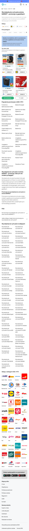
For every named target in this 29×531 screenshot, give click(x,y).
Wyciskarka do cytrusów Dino (5, 246)
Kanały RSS (20, 528)
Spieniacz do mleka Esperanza (20, 110)
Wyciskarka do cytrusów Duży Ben (7, 285)
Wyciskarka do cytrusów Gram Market (21, 294)
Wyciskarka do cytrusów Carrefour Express (7, 263)
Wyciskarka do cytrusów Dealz (6, 256)
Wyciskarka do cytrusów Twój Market (7, 360)
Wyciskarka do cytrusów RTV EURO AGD (20, 330)
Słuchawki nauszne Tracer (7, 152)
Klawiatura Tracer (19, 164)
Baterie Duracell (19, 114)
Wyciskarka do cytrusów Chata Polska (8, 278)
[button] (14, 213)
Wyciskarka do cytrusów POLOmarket (21, 237)
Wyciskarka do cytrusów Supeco (6, 347)
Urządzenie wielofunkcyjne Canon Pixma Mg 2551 (7, 166)
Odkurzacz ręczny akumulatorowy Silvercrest (6, 159)
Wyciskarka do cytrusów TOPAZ (19, 347)
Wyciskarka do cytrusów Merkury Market (6, 319)
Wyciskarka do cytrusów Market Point (7, 308)
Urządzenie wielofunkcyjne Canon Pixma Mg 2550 (7, 146)
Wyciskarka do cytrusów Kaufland (20, 232)
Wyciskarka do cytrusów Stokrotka (7, 251)
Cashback (4, 514)
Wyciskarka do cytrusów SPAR (6, 336)
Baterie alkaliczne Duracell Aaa (6, 110)
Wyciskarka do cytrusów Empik (19, 285)
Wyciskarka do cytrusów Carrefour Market (20, 256)
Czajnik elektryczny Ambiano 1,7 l (7, 129)
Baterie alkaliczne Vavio (6, 139)
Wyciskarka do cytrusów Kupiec (19, 299)
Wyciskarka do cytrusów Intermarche (7, 241)
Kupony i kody (5, 508)
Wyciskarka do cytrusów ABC (19, 262)
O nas (3, 484)
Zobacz (9, 72)
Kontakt (4, 501)
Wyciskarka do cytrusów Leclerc (6, 304)
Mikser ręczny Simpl (7, 133)
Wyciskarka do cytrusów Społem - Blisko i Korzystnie (20, 341)
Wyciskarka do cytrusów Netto (19, 241)
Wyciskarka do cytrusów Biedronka (7, 227)
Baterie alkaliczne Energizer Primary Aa (7, 115)
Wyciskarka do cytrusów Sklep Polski (7, 340)
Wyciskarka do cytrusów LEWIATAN (20, 246)
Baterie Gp (18, 128)
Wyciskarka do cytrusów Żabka (19, 365)
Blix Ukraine (5, 516)
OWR (3, 499)
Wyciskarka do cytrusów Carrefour (7, 232)
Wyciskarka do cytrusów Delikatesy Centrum (20, 279)
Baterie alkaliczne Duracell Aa (6, 120)
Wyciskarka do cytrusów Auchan (19, 273)
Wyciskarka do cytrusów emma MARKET (6, 365)
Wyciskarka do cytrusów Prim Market (21, 324)
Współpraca (5, 487)
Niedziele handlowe (7, 519)
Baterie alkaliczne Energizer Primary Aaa (21, 120)
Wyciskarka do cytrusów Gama (19, 289)
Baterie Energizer (19, 105)
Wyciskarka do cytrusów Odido (6, 324)
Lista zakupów (5, 511)
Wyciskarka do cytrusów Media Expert (7, 313)
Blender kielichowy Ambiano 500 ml (20, 134)
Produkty (5, 8)
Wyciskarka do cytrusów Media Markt (21, 313)
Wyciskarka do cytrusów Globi (5, 294)
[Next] (28, 1)
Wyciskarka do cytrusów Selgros (19, 336)
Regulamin (4, 496)
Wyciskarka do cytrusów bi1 (19, 251)
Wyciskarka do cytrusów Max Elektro (20, 308)
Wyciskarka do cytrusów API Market (7, 269)
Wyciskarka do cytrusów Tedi (5, 352)
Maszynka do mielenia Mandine (21, 145)
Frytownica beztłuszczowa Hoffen (7, 105)
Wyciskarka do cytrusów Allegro (19, 269)
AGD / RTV (10, 8)
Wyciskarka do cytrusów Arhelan (6, 273)
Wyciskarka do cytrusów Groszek (6, 299)
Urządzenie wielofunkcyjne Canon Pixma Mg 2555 (21, 152)
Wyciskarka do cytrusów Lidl (19, 227)
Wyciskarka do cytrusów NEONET (20, 318)
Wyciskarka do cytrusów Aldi (5, 237)
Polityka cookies (6, 493)
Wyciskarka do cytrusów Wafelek (20, 360)
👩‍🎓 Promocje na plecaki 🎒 (14, 1)
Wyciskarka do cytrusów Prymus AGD (7, 329)
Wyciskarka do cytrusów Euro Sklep (7, 289)
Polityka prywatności (7, 490)
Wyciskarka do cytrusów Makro (19, 304)
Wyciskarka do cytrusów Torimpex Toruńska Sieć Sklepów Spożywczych (21, 353)
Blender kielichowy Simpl (20, 124)
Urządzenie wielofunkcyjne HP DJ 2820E (20, 139)
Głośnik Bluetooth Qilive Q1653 (6, 124)
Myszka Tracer (19, 157)
